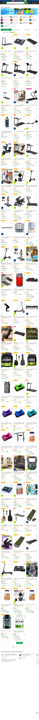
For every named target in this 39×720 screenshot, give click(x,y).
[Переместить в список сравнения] (12, 37)
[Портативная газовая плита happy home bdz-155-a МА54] (32, 280)
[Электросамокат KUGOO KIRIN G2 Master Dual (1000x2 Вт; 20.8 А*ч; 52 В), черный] (7, 569)
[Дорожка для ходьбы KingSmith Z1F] (32, 541)
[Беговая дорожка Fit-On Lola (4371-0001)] (32, 41)
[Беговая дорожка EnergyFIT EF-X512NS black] (7, 201)
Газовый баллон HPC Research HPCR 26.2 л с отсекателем (7, 397)
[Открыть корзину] (37, 3)
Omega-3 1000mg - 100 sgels (30, 604)
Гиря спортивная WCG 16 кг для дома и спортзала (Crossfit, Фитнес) (32, 473)
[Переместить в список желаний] (12, 35)
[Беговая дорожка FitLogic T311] (32, 68)
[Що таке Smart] (14, 32)
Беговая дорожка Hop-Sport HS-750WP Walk (19, 343)
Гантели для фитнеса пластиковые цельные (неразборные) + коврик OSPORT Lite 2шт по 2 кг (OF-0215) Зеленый (19, 397)
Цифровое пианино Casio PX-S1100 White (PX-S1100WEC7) (6, 237)
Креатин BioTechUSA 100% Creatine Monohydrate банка (6, 369)
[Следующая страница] (36, 647)
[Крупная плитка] (35, 30)
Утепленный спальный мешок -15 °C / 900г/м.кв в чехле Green (19, 551)
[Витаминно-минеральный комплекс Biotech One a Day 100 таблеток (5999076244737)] (19, 621)
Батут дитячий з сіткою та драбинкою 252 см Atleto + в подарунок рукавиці (19, 237)
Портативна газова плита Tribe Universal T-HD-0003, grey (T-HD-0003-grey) (6, 499)
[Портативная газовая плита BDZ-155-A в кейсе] (19, 569)
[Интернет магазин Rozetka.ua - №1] (4, 3)
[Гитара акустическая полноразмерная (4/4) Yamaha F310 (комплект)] (7, 515)
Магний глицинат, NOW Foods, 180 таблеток (19, 499)
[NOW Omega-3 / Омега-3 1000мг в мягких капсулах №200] (7, 595)
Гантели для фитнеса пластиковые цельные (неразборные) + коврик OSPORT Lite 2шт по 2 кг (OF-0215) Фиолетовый (6, 423)
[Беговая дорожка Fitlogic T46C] (19, 68)
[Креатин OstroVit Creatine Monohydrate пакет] (32, 227)
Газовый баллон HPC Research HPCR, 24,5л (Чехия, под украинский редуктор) (19, 290)
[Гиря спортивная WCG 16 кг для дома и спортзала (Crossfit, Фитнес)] (32, 463)
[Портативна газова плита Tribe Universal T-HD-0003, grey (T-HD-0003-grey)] (7, 489)
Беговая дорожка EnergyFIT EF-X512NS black (6, 211)
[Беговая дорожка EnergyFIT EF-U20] (32, 95)
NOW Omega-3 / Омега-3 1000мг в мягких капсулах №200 (6, 605)
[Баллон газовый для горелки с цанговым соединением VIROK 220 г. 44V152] (7, 122)
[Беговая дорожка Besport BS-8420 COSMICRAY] (32, 387)
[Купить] (12, 54)
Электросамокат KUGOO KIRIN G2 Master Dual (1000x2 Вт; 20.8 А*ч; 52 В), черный (6, 579)
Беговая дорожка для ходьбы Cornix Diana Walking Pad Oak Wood (19, 525)
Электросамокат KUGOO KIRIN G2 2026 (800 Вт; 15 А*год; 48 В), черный (32, 186)
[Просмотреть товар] (26, 184)
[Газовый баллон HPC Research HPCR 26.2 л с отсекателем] (7, 387)
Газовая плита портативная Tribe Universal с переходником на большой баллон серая (19, 51)
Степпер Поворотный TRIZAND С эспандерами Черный (19, 211)
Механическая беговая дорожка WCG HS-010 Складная (31, 211)
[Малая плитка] (37, 30)
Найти (26, 2)
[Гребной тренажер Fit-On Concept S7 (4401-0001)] (32, 122)
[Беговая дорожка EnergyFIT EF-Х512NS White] (19, 254)
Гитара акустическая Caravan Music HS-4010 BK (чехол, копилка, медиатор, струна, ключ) (19, 370)
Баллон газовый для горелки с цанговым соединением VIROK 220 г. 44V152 (7, 132)
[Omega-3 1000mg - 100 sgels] (32, 595)
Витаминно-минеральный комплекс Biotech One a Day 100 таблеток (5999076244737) (19, 631)
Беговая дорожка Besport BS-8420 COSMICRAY (31, 397)
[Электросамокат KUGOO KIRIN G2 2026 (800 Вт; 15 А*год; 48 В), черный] (32, 176)
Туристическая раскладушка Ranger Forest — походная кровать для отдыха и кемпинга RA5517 (31, 343)
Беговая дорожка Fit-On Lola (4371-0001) (31, 51)
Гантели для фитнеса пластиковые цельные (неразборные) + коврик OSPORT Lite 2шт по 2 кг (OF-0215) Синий (19, 423)
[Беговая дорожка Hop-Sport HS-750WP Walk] (19, 333)
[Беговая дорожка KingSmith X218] (19, 122)
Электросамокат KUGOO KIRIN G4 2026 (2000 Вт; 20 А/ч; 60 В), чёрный (7, 263)
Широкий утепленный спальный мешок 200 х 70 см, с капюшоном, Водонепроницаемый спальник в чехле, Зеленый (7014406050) (31, 525)
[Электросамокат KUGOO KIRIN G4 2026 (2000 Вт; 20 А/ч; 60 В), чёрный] (7, 254)
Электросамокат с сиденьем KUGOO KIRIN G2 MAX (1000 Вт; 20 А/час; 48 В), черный (19, 317)
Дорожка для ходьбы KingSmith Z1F (31, 551)
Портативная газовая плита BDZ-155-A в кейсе (19, 579)
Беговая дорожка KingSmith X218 (19, 131)
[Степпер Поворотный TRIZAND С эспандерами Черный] (19, 201)
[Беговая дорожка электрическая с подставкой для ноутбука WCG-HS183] (7, 95)
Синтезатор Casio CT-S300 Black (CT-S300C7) (32, 317)
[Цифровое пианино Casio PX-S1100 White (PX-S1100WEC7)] (7, 227)
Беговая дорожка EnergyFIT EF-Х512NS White (19, 263)
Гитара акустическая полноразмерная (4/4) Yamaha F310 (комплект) (6, 525)
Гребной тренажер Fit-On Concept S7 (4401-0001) (32, 132)
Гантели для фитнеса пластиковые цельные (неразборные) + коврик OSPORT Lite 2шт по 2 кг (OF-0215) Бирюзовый (31, 423)
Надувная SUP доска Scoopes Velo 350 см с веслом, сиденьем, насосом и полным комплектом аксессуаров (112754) (31, 499)
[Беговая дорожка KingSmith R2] (7, 41)
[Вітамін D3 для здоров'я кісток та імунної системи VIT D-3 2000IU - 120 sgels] (32, 437)
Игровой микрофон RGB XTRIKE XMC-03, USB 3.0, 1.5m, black (6, 317)
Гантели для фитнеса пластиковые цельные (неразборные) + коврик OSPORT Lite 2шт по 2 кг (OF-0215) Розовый (6, 447)
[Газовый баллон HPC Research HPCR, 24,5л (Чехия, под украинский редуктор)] (19, 280)
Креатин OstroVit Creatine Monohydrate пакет (30, 237)
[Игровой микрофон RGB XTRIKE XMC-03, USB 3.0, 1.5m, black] (7, 307)
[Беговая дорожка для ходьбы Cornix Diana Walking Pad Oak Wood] (19, 515)
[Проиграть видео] (24, 129)
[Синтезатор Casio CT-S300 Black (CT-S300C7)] (32, 307)
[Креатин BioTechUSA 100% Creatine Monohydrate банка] (7, 359)
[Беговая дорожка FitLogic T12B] (7, 68)
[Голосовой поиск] (23, 3)
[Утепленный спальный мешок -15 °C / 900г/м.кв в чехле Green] (19, 541)
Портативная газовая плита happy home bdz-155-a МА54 (31, 289)
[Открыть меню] (2, 3)
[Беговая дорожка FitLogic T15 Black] (32, 149)
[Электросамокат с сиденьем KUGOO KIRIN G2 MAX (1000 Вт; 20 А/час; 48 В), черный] (19, 307)
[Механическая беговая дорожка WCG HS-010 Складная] (32, 201)
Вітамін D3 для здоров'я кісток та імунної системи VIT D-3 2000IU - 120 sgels (32, 447)
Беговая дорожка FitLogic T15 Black (31, 158)
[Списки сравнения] (35, 3)
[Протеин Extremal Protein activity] (7, 621)
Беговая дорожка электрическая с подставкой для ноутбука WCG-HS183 (6, 106)
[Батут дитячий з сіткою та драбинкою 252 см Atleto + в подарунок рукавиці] (19, 227)
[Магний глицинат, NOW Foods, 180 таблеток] (19, 489)
